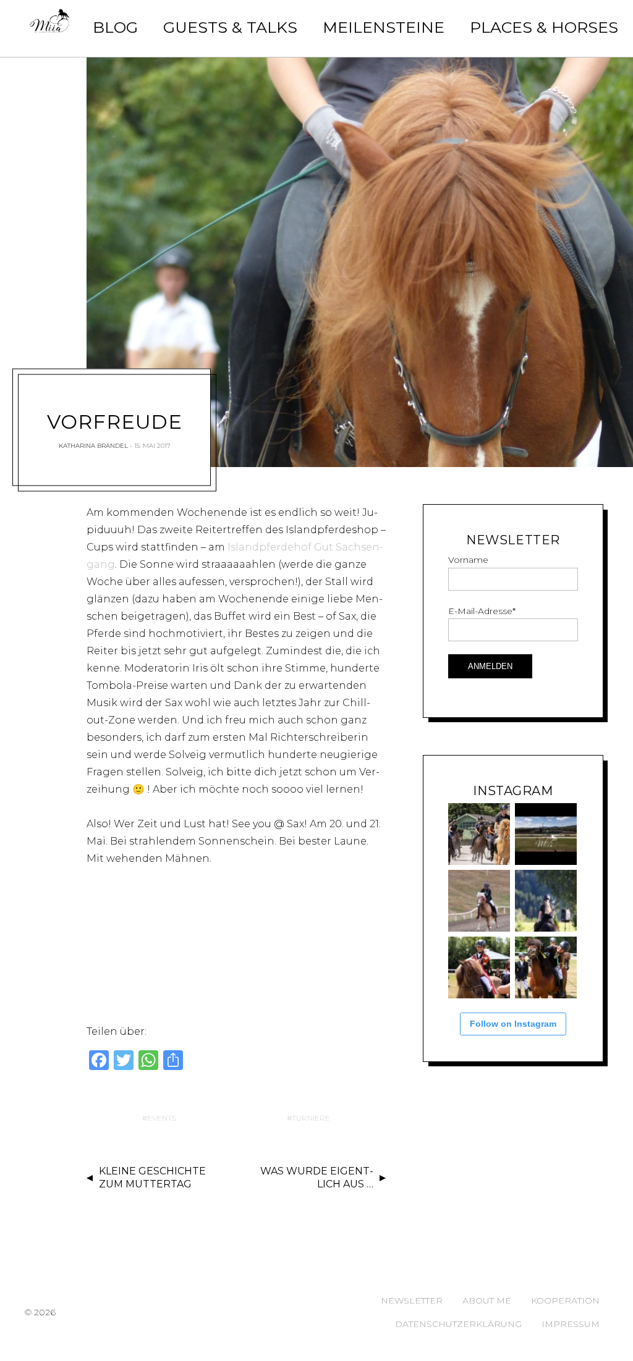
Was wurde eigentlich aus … (316, 1177)
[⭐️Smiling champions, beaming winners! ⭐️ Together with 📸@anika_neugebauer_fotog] (479, 967)
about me (486, 1300)
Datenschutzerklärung (458, 1323)
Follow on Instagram (513, 1024)
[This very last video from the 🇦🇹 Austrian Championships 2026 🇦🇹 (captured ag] (479, 901)
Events (161, 1118)
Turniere (311, 1118)
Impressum (571, 1323)
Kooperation (565, 1300)
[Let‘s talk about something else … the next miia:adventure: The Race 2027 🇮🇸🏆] (546, 834)
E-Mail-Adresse (482, 611)
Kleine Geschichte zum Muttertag (152, 1177)
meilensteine (383, 27)
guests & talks (230, 27)
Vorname (468, 559)
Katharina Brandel (93, 446)
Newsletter (412, 1300)
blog (115, 27)
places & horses (544, 27)
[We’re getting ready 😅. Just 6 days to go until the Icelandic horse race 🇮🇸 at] (479, 834)
